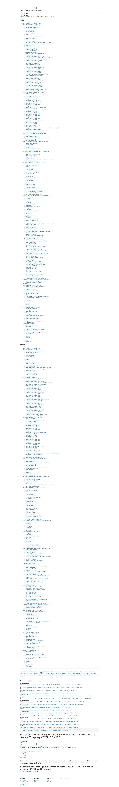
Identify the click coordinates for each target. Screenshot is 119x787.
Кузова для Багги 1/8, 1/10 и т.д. (33, 270)
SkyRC (24, 675)
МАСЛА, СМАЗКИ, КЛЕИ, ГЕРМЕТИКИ (31, 307)
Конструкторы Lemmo (31, 289)
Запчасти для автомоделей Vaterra (34, 77)
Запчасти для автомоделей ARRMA (34, 71)
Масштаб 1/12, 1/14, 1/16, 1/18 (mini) (34, 271)
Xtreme (81, 675)
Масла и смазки (29, 312)
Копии (27, 166)
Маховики (28, 337)
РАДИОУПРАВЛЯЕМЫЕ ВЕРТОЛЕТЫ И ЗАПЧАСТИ (34, 190)
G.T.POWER (87, 671)
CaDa (64, 671)
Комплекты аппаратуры (31, 197)
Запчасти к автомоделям (31, 301)
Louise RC (56, 673)
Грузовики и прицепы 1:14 (32, 41)
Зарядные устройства (31, 93)
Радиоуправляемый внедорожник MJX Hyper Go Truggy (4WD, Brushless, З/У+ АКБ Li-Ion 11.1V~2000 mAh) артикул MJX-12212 (49, 727)
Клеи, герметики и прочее (31, 311)
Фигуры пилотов (29, 180)
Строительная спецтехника (32, 48)
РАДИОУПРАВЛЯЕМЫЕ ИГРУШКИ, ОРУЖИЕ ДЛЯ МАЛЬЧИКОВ (37, 44)
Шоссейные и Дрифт (30, 33)
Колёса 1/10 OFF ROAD (31, 245)
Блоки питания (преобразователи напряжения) (36, 95)
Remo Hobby (93, 673)
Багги (27, 35)
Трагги (27, 34)
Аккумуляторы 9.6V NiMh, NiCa (33, 118)
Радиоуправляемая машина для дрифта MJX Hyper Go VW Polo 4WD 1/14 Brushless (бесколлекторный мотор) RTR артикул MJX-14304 (51, 687)
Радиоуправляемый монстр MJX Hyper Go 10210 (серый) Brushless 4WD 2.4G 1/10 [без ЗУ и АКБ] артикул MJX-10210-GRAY (48, 715)
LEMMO (52, 673)
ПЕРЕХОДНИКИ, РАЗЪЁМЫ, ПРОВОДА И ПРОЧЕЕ (34, 133)
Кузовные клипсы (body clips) (32, 275)
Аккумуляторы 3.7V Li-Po (31, 103)
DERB (67, 671)
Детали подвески (58, 729)
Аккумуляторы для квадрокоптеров (34, 129)
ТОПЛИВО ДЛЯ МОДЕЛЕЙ (29, 323)
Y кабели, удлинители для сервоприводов (35, 221)
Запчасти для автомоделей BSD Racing (35, 68)
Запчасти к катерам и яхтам (32, 150)
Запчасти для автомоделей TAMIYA (34, 82)
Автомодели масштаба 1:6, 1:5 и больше (35, 37)
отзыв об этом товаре (29, 771)
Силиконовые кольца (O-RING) (33, 297)
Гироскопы (28, 202)
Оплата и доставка (45, 16)
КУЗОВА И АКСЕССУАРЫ (28, 260)
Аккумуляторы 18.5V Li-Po (32, 111)
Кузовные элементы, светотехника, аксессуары (36, 274)
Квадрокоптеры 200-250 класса (33, 154)
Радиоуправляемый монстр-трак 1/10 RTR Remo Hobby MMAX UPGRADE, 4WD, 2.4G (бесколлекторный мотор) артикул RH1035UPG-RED (51, 704)
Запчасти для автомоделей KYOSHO (34, 75)
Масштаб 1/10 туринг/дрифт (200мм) (34, 261)
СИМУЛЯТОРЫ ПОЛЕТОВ (29, 186)
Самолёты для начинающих (32, 165)
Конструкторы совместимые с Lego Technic (35, 286)
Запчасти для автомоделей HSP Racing (35, 56)
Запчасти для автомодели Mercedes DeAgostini (36, 59)
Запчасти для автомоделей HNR (33, 61)
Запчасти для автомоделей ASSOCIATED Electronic (37, 74)
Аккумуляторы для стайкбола (32, 130)
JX (45, 673)
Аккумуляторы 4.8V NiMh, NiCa (33, 115)
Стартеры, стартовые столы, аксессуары (35, 321)
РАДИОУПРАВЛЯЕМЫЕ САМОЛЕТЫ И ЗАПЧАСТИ (34, 162)
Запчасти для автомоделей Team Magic (35, 84)
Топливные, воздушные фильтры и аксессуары (36, 332)
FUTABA (76, 671)
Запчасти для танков (30, 184)
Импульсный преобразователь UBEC (34, 230)
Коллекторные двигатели (31, 226)
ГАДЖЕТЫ (25, 340)
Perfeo (81, 673)
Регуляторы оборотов (30, 227)
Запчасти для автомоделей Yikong (33, 64)
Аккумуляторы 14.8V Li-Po (32, 110)
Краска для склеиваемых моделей (33, 282)
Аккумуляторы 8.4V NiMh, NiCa (33, 117)
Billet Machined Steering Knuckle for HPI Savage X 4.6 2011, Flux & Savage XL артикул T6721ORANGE (45, 730)
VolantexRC (73, 675)
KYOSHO (48, 673)
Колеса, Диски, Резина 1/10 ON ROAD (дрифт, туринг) (38, 250)
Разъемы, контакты (30, 135)
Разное (27, 181)
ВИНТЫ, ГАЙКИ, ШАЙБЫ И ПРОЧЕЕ (31, 292)
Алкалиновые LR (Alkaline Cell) (33, 125)
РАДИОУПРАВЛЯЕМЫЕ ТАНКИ (30, 183)
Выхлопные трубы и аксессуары (33, 330)
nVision (21, 676)
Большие (28, 213)
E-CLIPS (27, 299)
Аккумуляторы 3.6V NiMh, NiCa (33, 114)
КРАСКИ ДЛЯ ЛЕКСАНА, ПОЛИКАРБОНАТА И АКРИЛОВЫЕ (36, 279)
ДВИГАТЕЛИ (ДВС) (30, 326)
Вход (35, 781)
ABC (21, 671)
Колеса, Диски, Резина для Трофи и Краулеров (36, 241)
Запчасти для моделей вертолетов (33, 194)
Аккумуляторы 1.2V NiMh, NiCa (33, 99)
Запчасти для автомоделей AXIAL (33, 81)
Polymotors (85, 673)
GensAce (93, 671)
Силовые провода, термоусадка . (33, 139)
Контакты (52, 16)
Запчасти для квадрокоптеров (32, 161)
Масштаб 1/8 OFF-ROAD (31, 265)
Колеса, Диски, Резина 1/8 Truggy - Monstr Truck (36, 246)
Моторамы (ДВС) (29, 333)
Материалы (28, 303)
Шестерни (28, 304)
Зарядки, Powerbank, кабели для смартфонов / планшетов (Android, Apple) (43, 128)
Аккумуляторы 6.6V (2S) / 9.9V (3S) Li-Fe (35, 121)
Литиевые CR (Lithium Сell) (32, 126)
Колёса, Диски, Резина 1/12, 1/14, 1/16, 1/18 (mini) (37, 254)
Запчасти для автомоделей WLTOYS (34, 78)
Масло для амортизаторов (32, 310)
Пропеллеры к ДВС (30, 173)
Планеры (28, 163)
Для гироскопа (29, 216)
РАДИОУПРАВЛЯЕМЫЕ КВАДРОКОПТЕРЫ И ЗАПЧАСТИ (36, 151)
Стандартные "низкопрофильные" (33, 210)
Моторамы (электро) (30, 232)
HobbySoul (31, 673)
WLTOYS (78, 675)
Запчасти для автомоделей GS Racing (34, 86)
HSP (24, 673)
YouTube (49, 781)
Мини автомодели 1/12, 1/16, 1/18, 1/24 (35, 26)
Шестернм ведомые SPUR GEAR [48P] (34, 235)
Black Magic (50, 671)
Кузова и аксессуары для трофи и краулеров (36, 264)
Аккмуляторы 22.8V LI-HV (31, 119)
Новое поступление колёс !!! (32, 259)
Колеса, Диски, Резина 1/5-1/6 (32, 256)
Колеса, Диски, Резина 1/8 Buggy (33, 248)
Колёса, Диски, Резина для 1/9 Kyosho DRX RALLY (37, 253)
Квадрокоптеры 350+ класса (32, 155)
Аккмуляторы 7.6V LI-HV (31, 122)
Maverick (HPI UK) (65, 673)
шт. (22, 19)
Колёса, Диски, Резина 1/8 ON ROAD (34, 249)
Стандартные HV (29, 209)
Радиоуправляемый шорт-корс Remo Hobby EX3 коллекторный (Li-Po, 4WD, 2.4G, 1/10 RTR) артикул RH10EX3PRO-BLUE (47, 693)
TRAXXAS (52, 675)
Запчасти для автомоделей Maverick (34, 66)
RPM (89, 673)
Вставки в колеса (29, 252)
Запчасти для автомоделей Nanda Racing (35, 90)
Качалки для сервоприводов (32, 220)
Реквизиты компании (25, 781)
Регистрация (36, 780)
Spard (28, 675)
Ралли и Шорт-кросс (30, 31)
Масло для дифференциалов (32, 308)
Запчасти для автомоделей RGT (33, 70)
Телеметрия (28, 199)
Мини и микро (29, 212)
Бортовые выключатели (31, 140)
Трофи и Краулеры (30, 30)
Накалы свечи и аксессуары (32, 319)
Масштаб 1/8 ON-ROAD (31, 268)
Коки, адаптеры (29, 176)
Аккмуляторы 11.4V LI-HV (31, 123)
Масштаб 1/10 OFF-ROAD (31, 267)
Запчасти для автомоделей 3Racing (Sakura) (36, 79)
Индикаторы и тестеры (31, 96)
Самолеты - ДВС (29, 169)
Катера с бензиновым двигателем (33, 148)
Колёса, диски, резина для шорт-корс (34, 239)
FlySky (79, 671)
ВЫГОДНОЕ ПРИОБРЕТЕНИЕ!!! (30, 21)
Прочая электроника (30, 203)
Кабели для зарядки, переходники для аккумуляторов (38, 137)
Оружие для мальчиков (31, 46)
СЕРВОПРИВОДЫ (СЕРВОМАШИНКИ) (31, 206)
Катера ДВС (28, 147)
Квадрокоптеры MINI (30, 152)
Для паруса (28, 217)
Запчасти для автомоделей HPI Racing (34, 72)
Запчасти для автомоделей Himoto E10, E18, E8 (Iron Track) (39, 57)
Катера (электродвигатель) (32, 143)
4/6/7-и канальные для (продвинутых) (34, 191)
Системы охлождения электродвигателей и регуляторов (38, 231)
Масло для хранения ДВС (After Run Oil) (35, 315)
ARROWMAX (29, 671)
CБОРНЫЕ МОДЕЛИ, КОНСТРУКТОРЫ (32, 285)
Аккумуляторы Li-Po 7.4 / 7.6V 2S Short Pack (36, 107)
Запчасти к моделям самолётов (33, 170)
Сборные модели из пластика (32, 288)
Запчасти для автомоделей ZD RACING (35, 67)
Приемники (28, 198)
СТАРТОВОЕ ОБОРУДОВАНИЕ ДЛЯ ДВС (32, 317)
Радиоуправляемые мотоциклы (33, 39)
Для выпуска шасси (30, 214)
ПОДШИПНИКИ (26, 283)
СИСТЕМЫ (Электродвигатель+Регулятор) (35, 228)
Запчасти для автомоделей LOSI (33, 88)
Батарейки (28, 97)
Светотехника (29, 201)
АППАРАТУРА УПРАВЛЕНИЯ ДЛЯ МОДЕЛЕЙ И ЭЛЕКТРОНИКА (37, 195)
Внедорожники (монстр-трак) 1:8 (33, 27)
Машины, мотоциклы (30, 45)
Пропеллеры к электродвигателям (33, 172)
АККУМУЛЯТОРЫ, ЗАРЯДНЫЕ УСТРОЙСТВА (33, 92)
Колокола (28, 336)
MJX (60, 673)
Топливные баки (29, 179)
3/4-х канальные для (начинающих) (34, 192)
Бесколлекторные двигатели (32, 224)
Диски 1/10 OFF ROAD (31, 242)
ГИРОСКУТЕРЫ (29, 341)
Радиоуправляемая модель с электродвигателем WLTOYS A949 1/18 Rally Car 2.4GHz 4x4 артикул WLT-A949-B (45, 710)
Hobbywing (35, 673)
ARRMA (24, 671)
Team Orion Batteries (60, 675)
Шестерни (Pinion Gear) (31, 234)
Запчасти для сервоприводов (32, 219)
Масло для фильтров (30, 314)
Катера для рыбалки (30, 144)
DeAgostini (71, 671)
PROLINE (77, 673)
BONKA (36, 671)
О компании (23, 780)
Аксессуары (28, 205)
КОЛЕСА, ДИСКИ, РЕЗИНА (29, 238)
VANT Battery (68, 675)
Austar (33, 671)
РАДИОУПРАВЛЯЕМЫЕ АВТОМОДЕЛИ (31, 24)
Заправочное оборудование (32, 318)
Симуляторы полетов (30, 187)
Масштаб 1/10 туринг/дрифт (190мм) (34, 263)
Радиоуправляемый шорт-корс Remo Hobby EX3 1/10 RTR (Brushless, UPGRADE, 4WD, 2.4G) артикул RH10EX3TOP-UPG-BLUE (49, 721)
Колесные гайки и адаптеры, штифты (34, 257)
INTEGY (41, 673)
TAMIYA (38, 675)
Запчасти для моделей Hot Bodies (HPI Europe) (36, 89)
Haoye (27, 673)
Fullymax (83, 671)
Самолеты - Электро (30, 168)
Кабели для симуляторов (31, 188)
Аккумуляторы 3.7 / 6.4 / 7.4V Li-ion (34, 101)
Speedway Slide (32, 675)
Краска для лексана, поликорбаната (34, 281)
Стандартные (29, 208)
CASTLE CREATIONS (58, 671)
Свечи (27, 328)
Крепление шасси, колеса (31, 177)
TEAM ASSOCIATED (44, 675)
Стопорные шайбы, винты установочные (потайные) (37, 296)
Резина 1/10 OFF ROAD (31, 243)
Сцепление (28, 334)
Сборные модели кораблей (32, 290)
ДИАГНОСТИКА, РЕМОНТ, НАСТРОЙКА (32, 23)
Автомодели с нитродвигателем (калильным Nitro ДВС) (38, 42)
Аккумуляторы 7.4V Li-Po (31, 106)
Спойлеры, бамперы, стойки (32, 277)
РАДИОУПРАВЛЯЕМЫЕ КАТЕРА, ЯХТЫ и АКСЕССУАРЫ (35, 141)
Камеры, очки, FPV (30, 158)
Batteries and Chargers (43, 671)
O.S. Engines (72, 673)
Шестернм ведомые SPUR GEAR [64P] (34, 237)
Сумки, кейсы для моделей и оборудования (36, 278)
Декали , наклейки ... (30, 272)
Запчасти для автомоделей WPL (33, 63)
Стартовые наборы (30, 322)
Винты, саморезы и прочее (32, 293)
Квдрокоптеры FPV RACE (31, 157)
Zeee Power (96, 675)
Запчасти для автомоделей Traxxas (34, 60)
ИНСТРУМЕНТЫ (27, 305)
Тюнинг (24, 752)
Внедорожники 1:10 (30, 28)
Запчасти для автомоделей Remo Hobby (35, 53)
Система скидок (23, 785)
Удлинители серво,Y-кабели (32, 136)
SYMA (21, 675)
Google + (49, 780)
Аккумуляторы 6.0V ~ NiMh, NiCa (33, 100)
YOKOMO (86, 675)
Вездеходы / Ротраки (30, 38)
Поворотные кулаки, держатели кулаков (73, 729)
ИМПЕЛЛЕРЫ (29, 175)
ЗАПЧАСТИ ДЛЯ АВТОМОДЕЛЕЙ (30, 52)
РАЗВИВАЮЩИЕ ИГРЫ (31, 50)
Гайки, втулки (29, 300)
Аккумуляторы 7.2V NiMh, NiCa (33, 104)
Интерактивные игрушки (31, 49)
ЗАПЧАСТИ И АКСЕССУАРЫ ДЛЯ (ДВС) (35, 329)
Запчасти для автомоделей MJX (33, 55)
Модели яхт (28, 146)
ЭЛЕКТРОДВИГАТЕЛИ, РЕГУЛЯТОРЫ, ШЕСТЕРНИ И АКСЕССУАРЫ (38, 223)
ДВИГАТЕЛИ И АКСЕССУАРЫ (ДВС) (31, 325)
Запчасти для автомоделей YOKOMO (34, 85)
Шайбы (27, 294)
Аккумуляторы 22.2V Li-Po (32, 112)
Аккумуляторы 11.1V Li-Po (32, 108)
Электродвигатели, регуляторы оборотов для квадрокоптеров (40, 159)
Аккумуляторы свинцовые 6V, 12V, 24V (34, 132)
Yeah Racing (90, 675)
